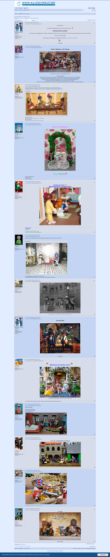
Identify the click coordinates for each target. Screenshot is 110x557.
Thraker (16, 93)
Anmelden (21, 10)
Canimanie (29, 281)
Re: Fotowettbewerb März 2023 (32, 46)
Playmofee (16, 133)
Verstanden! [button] (102, 554)
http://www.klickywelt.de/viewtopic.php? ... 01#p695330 (34, 118)
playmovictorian (17, 365)
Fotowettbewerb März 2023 (22, 16)
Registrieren (27, 10)
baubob (16, 245)
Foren (26, 8)
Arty (50, 551)
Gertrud (29, 405)
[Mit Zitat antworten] (94, 23)
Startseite (20, 8)
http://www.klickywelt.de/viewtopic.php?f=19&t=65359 (34, 120)
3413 (18, 136)
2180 (18, 195)
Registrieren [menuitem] (94, 8)
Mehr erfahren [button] (46, 554)
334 (18, 56)
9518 (18, 248)
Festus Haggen (30, 18)
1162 (18, 417)
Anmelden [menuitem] (92, 8)
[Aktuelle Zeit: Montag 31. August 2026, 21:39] (94, 14)
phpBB (52, 550)
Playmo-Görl (17, 53)
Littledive (26, 18)
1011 (18, 35)
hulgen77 (29, 318)
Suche (17, 10)
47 (18, 290)
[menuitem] (89, 8)
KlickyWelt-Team (21, 18)
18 (18, 480)
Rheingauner (17, 477)
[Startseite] (35, 3)
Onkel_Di (16, 450)
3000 (18, 453)
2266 (18, 96)
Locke (16, 521)
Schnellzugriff (16, 8)
